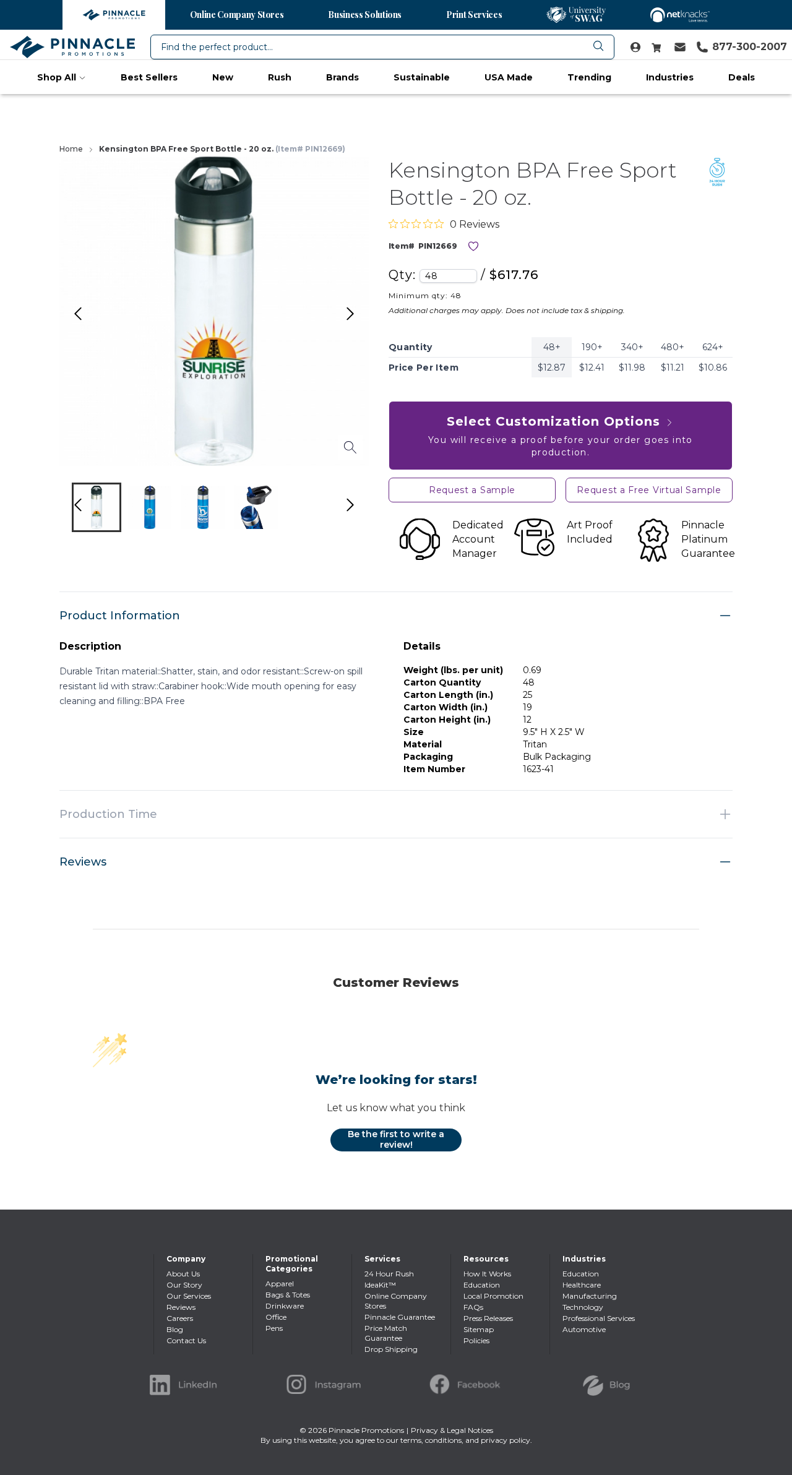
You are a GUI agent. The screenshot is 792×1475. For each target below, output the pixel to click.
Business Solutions (365, 14)
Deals (741, 77)
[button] (96, 507)
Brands (342, 77)
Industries (670, 77)
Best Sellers (149, 77)
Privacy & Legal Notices (452, 1430)
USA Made (508, 77)
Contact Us (186, 1340)
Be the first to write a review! (396, 1140)
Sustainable (422, 77)
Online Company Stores (237, 14)
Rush (279, 77)
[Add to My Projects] (473, 246)
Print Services (474, 14)
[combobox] (382, 47)
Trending (589, 77)
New (222, 77)
